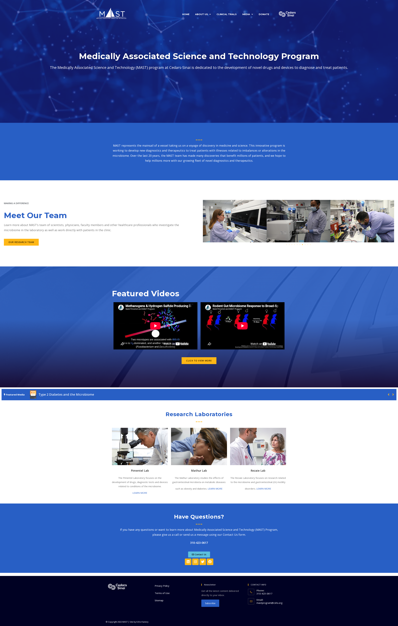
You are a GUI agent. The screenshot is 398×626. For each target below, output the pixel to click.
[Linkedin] (188, 562)
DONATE (264, 14)
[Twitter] (202, 562)
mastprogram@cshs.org (269, 602)
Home (185, 14)
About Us (201, 14)
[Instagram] (195, 562)
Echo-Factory (142, 621)
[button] (203, 14)
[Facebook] (210, 562)
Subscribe (210, 603)
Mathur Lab (199, 470)
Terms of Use (162, 593)
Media (246, 14)
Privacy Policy (162, 585)
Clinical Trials (227, 14)
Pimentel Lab (140, 470)
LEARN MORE (139, 492)
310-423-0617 (199, 543)
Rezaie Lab (258, 470)
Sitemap (159, 600)
